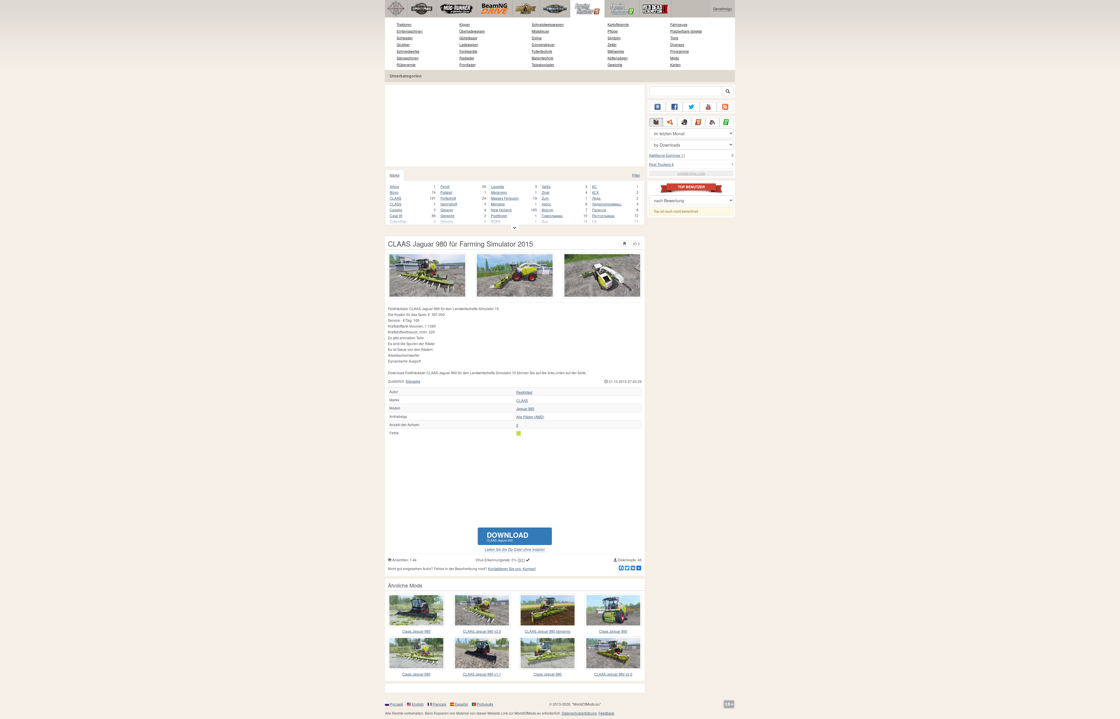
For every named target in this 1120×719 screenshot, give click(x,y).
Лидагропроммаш (607, 203)
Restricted (524, 392)
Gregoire (447, 215)
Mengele (498, 203)
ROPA (496, 221)
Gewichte (615, 64)
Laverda (497, 186)
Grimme (446, 221)
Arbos (394, 186)
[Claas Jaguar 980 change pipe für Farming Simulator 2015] (547, 653)
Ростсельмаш (603, 215)
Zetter (612, 44)
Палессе (599, 209)
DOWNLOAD (507, 536)
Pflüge (613, 31)
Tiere (674, 37)
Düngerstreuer (543, 44)
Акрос (546, 203)
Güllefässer (468, 37)
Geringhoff (448, 203)
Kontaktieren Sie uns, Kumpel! (512, 568)
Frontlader (467, 64)
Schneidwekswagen (548, 24)
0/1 (521, 559)
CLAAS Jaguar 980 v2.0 (482, 631)
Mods (674, 57)
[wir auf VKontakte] (657, 107)
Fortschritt (448, 198)
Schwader (405, 37)
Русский (396, 704)
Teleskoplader (543, 64)
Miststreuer (540, 31)
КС (594, 186)
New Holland (501, 209)
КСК (595, 192)
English (418, 704)
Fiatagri (446, 192)
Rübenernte (406, 64)
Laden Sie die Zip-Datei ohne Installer (515, 549)
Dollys (537, 37)
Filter (636, 175)
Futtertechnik (542, 51)
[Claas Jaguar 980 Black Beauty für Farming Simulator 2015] (416, 610)
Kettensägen (618, 57)
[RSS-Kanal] (725, 107)
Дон (545, 221)
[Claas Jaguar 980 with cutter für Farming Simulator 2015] (613, 610)
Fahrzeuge (678, 24)
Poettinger (499, 215)
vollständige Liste (691, 173)
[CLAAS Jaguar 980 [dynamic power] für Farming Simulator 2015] (547, 610)
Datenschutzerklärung (579, 713)
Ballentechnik (542, 57)
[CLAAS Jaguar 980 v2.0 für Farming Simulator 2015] (482, 610)
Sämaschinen (408, 57)
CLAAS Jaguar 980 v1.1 (482, 673)
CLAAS (395, 198)
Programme (679, 51)
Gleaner (446, 209)
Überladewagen (472, 31)
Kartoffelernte (618, 24)
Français (439, 704)
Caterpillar (398, 221)
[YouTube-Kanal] (708, 107)
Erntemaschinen (410, 31)
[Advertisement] (515, 125)
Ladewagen (468, 44)
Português (485, 704)
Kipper (464, 24)
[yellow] (518, 433)
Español (461, 704)
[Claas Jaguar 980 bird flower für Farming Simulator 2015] (416, 653)
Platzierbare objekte (686, 31)
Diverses (677, 44)
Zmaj (546, 192)
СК (594, 221)
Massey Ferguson (505, 198)
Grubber (403, 44)
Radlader (466, 57)
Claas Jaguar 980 (416, 631)
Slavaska (413, 381)
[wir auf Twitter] (691, 107)
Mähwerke (616, 51)
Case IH (396, 215)
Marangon (499, 192)
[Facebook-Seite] (674, 107)
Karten (675, 64)
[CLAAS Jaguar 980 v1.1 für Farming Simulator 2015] (482, 653)
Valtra (546, 186)
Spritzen (614, 37)
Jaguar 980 (525, 408)
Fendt (444, 186)
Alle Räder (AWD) (530, 416)
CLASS (395, 203)
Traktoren (404, 24)
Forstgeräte (468, 51)
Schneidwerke (408, 51)
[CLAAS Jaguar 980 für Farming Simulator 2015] (427, 275)
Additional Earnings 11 (667, 155)
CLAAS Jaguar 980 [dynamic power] (547, 631)
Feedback (606, 713)
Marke (395, 175)
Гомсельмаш (552, 215)
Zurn (545, 198)
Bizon (394, 192)
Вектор (547, 209)
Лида (596, 198)
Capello (396, 209)
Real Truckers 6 (661, 164)
